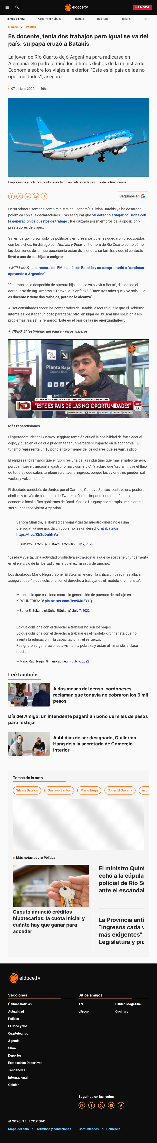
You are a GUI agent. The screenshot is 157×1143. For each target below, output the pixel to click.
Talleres (126, 18)
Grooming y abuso (50, 18)
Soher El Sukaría (120, 790)
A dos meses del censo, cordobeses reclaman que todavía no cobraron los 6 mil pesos (101, 695)
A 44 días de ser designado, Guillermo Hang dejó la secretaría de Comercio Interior (95, 744)
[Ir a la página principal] (76, 7)
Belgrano (103, 18)
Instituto (149, 18)
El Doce (13, 27)
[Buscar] (17, 7)
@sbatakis (110, 528)
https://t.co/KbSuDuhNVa (37, 534)
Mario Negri (89, 790)
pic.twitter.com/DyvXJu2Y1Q (68, 601)
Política (31, 27)
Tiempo (79, 18)
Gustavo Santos (59, 790)
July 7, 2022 (84, 544)
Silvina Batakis (27, 790)
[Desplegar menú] (7, 7)
